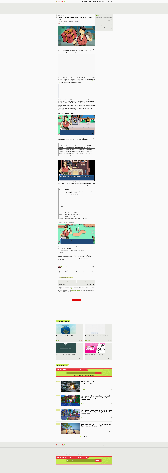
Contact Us (64, 449)
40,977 (85, 436)
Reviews (94, 1)
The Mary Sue (64, 454)
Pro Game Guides (58, 452)
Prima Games (80, 452)
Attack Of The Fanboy (73, 452)
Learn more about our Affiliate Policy (72, 288)
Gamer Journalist (97, 452)
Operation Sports (58, 454)
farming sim (62, 277)
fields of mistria (66, 277)
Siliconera (84, 452)
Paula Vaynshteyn (63, 23)
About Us (57, 449)
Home (59, 15)
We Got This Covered (90, 452)
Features (99, 1)
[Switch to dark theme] (110, 1)
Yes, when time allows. (101, 25)
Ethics (61, 449)
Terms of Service (85, 375)
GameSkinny (103, 452)
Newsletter (85, 1)
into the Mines (73, 141)
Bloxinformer (80, 454)
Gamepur (67, 452)
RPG (72, 277)
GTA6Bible (84, 454)
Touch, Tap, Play (70, 454)
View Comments (76, 300)
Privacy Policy (92, 375)
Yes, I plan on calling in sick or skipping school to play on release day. (104, 23)
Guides (62, 15)
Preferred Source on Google (75, 290)
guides (70, 277)
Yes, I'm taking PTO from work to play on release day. (104, 20)
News (90, 1)
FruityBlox (75, 454)
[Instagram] (93, 267)
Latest (103, 1)
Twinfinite (63, 452)
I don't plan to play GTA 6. (102, 27)
